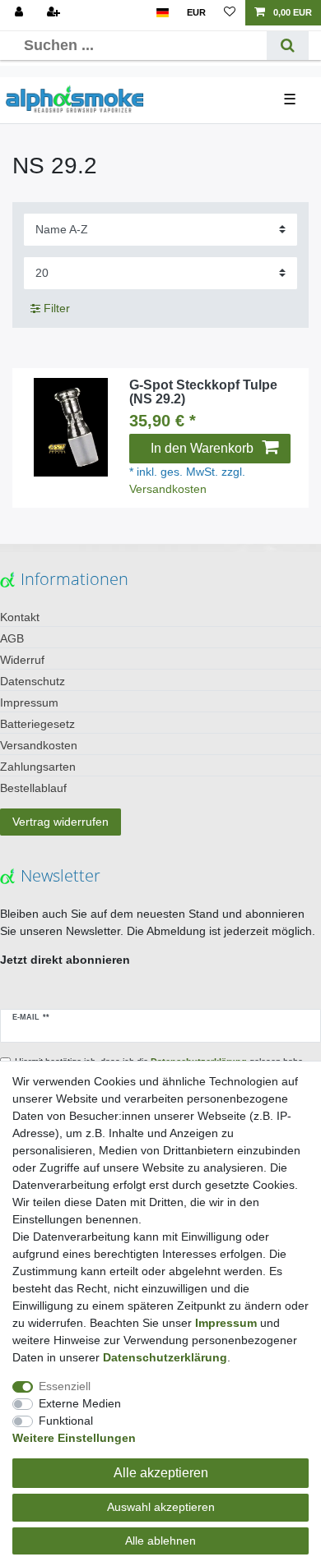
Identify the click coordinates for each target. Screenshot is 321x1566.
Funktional (66, 1420)
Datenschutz (32, 681)
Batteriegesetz (37, 723)
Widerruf (22, 659)
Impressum (29, 702)
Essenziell (65, 1386)
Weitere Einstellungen (74, 1437)
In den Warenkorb (202, 448)
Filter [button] (57, 308)
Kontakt (20, 617)
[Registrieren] (55, 12)
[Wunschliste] (229, 12)
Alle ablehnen (160, 1540)
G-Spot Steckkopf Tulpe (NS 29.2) (203, 392)
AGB (12, 638)
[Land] (162, 12)
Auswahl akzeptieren (161, 1506)
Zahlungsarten (38, 766)
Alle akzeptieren (161, 1473)
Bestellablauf (33, 788)
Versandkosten (168, 488)
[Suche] (288, 45)
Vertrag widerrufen (60, 821)
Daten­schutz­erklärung (165, 1357)
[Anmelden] (20, 12)
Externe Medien (80, 1403)
